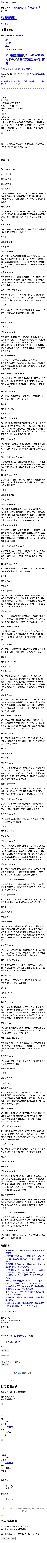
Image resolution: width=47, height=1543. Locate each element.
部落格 (8, 43)
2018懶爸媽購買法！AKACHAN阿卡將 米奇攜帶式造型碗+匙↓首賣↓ (25, 59)
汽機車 (18, 1342)
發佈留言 (5, 1365)
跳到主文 (4, 24)
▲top (3, 1346)
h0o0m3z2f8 (5, 1323)
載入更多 (5, 1351)
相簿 (7, 40)
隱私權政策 (40, 1509)
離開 (13, 1538)
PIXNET (10, 1509)
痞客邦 (19, 1336)
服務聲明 (24, 1511)
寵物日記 (19, 36)
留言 (24, 1336)
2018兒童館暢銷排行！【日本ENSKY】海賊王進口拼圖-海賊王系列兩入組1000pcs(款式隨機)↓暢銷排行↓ (25, 1259)
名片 (7, 46)
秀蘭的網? (9, 18)
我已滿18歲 (5, 1538)
